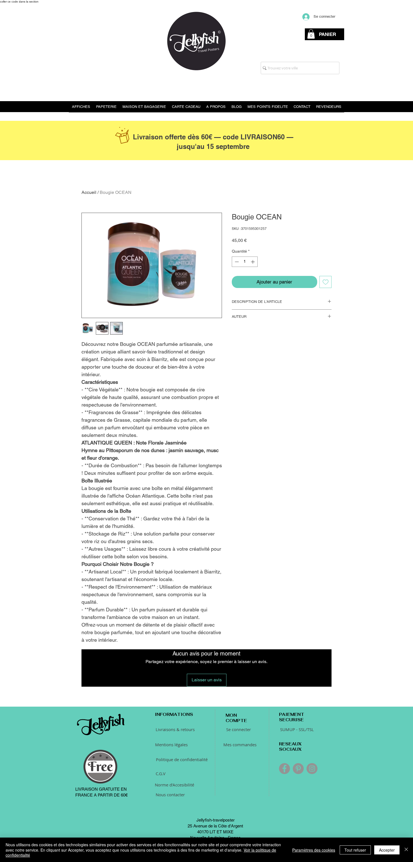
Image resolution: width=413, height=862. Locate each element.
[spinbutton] (245, 262)
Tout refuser (355, 850)
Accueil (88, 192)
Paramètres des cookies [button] (313, 850)
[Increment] (253, 262)
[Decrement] (236, 262)
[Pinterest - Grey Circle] (298, 768)
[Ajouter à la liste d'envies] (325, 282)
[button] (311, 33)
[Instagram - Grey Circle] (312, 768)
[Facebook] (284, 768)
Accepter (387, 850)
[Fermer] (406, 850)
